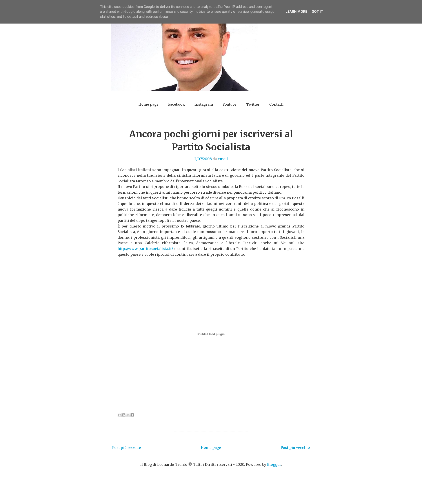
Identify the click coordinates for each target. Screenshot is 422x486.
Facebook (176, 104)
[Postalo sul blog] (124, 415)
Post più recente (126, 447)
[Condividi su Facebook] (132, 415)
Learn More (296, 11)
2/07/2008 (203, 159)
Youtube (229, 104)
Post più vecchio (295, 447)
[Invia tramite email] (119, 415)
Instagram (204, 104)
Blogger (274, 464)
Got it (317, 11)
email (223, 159)
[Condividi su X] (128, 415)
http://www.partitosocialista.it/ (145, 248)
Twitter (253, 104)
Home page (148, 104)
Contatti (276, 104)
